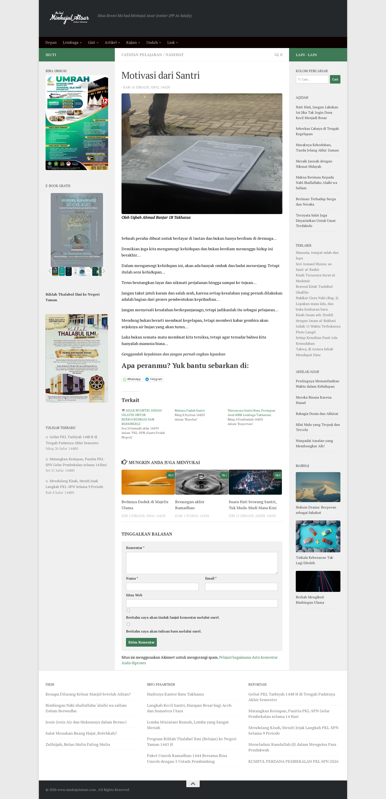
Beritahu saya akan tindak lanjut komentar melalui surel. (173, 617)
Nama (132, 578)
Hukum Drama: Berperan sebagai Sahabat (316, 510)
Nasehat (175, 54)
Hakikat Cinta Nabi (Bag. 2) (317, 297)
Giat (91, 42)
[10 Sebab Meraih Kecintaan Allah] (62, 271)
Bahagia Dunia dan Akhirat (317, 413)
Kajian (131, 42)
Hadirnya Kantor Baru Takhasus (175, 694)
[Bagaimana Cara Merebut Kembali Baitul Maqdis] (55, 271)
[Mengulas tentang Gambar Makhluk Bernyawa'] (89, 271)
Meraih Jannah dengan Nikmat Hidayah (314, 164)
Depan (51, 42)
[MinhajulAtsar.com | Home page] (69, 18)
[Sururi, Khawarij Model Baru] (68, 271)
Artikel (111, 42)
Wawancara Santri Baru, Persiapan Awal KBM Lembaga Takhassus (251, 412)
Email (211, 578)
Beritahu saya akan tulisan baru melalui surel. (163, 631)
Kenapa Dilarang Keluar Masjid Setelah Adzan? (88, 694)
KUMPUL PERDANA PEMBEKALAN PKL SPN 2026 (293, 761)
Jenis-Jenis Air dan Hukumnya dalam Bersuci (86, 722)
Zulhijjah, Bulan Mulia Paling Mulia (78, 744)
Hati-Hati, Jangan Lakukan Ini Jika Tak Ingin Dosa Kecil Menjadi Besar (317, 112)
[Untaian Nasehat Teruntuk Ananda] (75, 271)
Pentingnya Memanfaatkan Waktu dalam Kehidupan (317, 383)
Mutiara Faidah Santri (190, 410)
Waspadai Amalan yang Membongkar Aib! (314, 443)
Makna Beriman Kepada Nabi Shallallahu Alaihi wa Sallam (316, 182)
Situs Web (134, 595)
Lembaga (70, 42)
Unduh (152, 42)
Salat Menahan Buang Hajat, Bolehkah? (81, 733)
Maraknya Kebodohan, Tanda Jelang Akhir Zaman (317, 147)
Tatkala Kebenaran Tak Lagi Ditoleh (314, 560)
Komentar (135, 548)
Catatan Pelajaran (142, 54)
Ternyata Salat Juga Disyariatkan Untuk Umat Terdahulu (316, 220)
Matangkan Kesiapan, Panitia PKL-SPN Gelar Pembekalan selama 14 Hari (288, 713)
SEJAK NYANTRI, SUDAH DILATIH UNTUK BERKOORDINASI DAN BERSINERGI (142, 417)
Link (171, 42)
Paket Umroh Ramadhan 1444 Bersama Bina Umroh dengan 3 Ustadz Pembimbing (187, 758)
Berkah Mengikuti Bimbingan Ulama (310, 600)
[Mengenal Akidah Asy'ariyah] (95, 271)
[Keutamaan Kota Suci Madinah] (82, 271)
